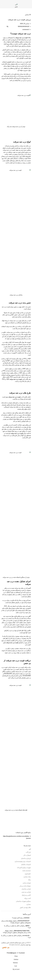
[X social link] (19, 1)
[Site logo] (16, 5)
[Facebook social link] (21, 1)
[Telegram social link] (11, 1)
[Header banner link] (16, 485)
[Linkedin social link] (15, 1)
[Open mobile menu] (30, 5)
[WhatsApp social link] (13, 1)
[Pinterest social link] (17, 1)
